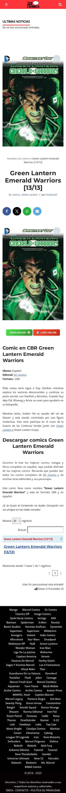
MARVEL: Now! (21, 694)
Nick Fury (46, 745)
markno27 (51, 194)
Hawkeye (25, 724)
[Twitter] (17, 211)
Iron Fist (52, 711)
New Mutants (51, 737)
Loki (12, 724)
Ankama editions (19, 750)
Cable (45, 716)
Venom (45, 656)
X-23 (56, 720)
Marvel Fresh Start (21, 682)
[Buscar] (60, 4)
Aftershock (16, 639)
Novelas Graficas (35, 626)
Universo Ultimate (18, 758)
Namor (44, 720)
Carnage (52, 677)
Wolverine (46, 652)
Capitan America (26, 656)
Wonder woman (25, 648)
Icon (36, 737)
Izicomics (10, 782)
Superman (16, 631)
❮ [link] (49, 573)
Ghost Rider (28, 669)
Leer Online (49, 332)
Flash (28, 677)
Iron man (45, 648)
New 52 (38, 758)
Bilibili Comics (33, 767)
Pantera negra (36, 699)
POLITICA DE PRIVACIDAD (45, 790)
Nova (56, 716)
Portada (11, 158)
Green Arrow (33, 703)
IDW (53, 618)
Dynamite (56, 626)
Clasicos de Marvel (22, 660)
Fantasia (32, 716)
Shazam (14, 711)
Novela (55, 622)
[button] (61, 539)
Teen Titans (31, 686)
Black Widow (50, 686)
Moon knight (14, 728)
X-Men (42, 622)
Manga (13, 609)
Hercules (53, 758)
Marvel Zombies (46, 682)
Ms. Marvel (48, 762)
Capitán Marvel (44, 694)
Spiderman (27, 622)
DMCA (9, 790)
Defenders (14, 741)
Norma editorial (32, 711)
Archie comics (12, 690)
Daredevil (51, 673)
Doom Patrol (14, 716)
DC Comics (20, 374)
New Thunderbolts (26, 754)
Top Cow (51, 724)
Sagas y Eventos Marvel (20, 665)
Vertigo (42, 618)
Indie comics (47, 635)
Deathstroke (28, 720)
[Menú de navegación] (6, 4)
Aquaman (14, 686)
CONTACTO (21, 790)
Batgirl (11, 707)
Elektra (54, 741)
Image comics (42, 614)
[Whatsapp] (27, 211)
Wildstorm (50, 631)
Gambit (46, 754)
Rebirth (18, 745)
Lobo (38, 724)
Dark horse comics (21, 618)
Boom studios (12, 626)
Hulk (32, 643)
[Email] (37, 211)
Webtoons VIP (16, 643)
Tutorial (38, 750)
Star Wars (33, 639)
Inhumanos (32, 733)
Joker (39, 677)
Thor (42, 669)
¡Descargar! (17, 332)
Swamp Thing (13, 703)
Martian (55, 728)
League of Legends (17, 737)
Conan (17, 733)
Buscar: (22, 529)
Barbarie (31, 762)
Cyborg (48, 733)
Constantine (53, 703)
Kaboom (16, 762)
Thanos (11, 720)
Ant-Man (55, 699)
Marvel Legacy (14, 699)
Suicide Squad (28, 707)
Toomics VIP (22, 614)
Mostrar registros (17, 520)
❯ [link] (61, 573)
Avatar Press (54, 690)
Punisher (14, 677)
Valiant (31, 635)
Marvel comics (31, 609)
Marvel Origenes (35, 741)
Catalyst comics (35, 728)
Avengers (16, 635)
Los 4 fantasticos (49, 665)
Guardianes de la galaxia (24, 673)
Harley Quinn (47, 660)
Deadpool (50, 639)
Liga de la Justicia (24, 652)
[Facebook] (7, 211)
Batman (11, 622)
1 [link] (55, 573)
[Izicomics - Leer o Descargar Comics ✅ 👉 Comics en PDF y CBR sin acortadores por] (33, 4)
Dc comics (24, 158)
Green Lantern (29, 194)
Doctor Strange (50, 707)
